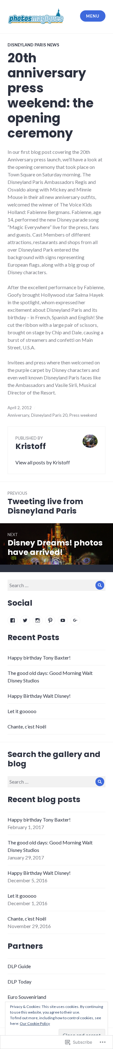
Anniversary (18, 415)
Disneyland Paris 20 (49, 415)
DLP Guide (19, 966)
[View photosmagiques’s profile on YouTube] (63, 620)
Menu (92, 15)
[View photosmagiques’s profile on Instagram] (38, 620)
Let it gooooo (22, 711)
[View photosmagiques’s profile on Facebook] (13, 620)
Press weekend (83, 415)
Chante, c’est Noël (27, 726)
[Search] (99, 585)
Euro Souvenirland (27, 997)
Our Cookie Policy (35, 1023)
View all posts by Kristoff (42, 462)
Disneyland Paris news (33, 44)
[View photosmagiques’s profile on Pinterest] (50, 620)
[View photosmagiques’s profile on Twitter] (25, 620)
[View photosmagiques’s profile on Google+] (75, 620)
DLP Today (19, 981)
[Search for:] (56, 585)
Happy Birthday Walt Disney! (39, 696)
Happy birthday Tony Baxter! (39, 657)
